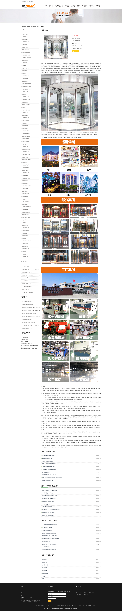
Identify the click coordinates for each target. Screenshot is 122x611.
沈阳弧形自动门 (25, 251)
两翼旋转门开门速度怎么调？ (48, 506)
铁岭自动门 (86, 605)
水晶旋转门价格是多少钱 (47, 461)
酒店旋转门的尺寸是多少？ (28, 289)
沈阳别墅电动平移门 (26, 55)
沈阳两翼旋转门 (25, 220)
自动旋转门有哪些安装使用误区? (49, 495)
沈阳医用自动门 (25, 256)
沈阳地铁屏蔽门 (25, 70)
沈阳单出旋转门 (25, 102)
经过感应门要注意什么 (27, 328)
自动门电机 (44, 570)
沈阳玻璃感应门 (25, 128)
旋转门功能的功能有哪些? (27, 292)
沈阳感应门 (24, 73)
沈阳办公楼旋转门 (26, 141)
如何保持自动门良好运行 (27, 319)
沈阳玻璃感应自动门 (26, 133)
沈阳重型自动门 (25, 146)
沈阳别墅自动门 (25, 162)
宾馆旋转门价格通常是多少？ (48, 466)
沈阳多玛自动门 (25, 151)
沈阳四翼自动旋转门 (26, 217)
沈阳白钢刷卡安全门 (26, 83)
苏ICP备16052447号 (73, 608)
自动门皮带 (44, 559)
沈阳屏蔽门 (24, 62)
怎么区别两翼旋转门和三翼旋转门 (49, 524)
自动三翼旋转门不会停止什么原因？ (50, 490)
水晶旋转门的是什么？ (47, 547)
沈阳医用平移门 (25, 175)
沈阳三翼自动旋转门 (26, 212)
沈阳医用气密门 (25, 214)
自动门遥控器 (45, 573)
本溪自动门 (49, 605)
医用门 (78, 6)
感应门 (73, 6)
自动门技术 (91, 592)
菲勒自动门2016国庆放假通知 (28, 322)
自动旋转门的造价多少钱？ (48, 480)
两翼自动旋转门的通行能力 (28, 304)
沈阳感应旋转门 (25, 199)
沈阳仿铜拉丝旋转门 (26, 241)
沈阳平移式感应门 (26, 165)
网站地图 (31, 1)
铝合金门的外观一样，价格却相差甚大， (31, 269)
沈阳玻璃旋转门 (25, 227)
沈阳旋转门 (24, 222)
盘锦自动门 (81, 605)
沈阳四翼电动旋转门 (26, 159)
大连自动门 (34, 605)
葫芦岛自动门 (97, 605)
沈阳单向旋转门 (25, 47)
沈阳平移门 (24, 65)
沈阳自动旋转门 (25, 243)
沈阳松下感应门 (25, 131)
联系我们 (98, 6)
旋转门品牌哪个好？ (46, 541)
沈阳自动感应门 (25, 246)
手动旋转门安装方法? (47, 504)
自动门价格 (85, 592)
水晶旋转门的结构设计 (47, 530)
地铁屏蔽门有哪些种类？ (27, 301)
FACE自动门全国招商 (26, 266)
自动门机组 (44, 567)
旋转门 (51, 6)
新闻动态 (67, 6)
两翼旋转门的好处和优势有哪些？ (49, 533)
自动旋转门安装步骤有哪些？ (48, 501)
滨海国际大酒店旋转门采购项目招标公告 (31, 307)
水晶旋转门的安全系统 (47, 527)
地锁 (43, 578)
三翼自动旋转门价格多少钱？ (48, 455)
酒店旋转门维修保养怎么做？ (48, 515)
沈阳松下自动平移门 (26, 149)
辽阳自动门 (76, 605)
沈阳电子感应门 (25, 209)
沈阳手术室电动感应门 (27, 86)
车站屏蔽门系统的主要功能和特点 (29, 278)
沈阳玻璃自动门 (25, 248)
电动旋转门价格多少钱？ (47, 458)
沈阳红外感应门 (25, 157)
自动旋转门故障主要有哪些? (48, 512)
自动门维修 (78, 592)
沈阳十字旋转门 (40, 26)
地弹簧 (43, 576)
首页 (46, 6)
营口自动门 (65, 605)
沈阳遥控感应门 (25, 78)
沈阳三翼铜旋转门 (26, 201)
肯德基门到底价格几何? (27, 272)
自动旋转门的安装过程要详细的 (49, 498)
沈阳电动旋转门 (25, 235)
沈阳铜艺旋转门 (25, 170)
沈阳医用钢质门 (25, 125)
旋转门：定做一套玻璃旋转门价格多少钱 (31, 275)
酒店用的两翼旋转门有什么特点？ (29, 283)
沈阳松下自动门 (25, 172)
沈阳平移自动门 (25, 254)
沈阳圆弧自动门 (25, 44)
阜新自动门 (70, 605)
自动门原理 (85, 594)
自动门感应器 (45, 565)
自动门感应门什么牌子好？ (28, 281)
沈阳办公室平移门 (26, 104)
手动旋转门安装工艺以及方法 (48, 493)
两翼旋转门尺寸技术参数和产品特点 (50, 535)
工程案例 (84, 6)
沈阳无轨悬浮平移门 (26, 206)
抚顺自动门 (44, 605)
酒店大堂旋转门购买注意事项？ (49, 549)
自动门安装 (78, 594)
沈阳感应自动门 (25, 225)
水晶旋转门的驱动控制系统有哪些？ (50, 544)
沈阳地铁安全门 (25, 115)
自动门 (28, 26)
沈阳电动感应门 (25, 180)
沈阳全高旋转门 (25, 117)
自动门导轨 (44, 562)
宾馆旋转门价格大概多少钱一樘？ (49, 474)
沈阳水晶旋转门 (25, 41)
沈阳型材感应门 (25, 49)
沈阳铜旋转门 (25, 36)
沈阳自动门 (33, 26)
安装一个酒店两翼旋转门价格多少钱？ (50, 463)
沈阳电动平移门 (25, 60)
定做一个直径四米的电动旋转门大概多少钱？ (52, 477)
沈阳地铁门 (24, 107)
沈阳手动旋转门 (25, 123)
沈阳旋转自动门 (25, 112)
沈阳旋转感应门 (25, 34)
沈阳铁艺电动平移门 (26, 110)
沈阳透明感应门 (25, 204)
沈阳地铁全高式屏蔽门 (27, 57)
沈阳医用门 (24, 238)
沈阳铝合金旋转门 (26, 120)
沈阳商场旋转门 (25, 39)
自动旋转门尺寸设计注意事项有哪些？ (50, 538)
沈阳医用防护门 (25, 193)
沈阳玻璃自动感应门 (26, 186)
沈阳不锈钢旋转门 (26, 167)
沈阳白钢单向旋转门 (26, 52)
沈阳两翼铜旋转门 (26, 68)
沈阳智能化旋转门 (26, 230)
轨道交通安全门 (59, 6)
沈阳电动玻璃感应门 (26, 178)
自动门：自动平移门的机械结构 (29, 313)
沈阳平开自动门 (25, 91)
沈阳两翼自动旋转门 (26, 154)
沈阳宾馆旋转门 (25, 144)
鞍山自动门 (39, 605)
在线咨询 (76, 51)
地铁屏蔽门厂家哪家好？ (27, 286)
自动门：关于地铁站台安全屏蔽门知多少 (31, 316)
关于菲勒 (91, 6)
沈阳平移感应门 (25, 183)
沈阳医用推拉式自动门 (27, 89)
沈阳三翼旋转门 (25, 76)
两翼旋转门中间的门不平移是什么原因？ (51, 509)
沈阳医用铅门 (25, 233)
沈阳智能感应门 (25, 188)
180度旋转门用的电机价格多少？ (49, 469)
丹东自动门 (55, 605)
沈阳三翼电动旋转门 (26, 99)
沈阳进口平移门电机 (26, 191)
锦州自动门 (60, 605)
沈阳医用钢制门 (25, 96)
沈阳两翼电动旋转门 (26, 136)
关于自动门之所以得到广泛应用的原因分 (31, 325)
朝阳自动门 (91, 605)
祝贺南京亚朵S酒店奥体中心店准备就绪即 (31, 310)
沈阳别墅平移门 (25, 81)
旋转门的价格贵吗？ (46, 472)
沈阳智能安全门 (25, 138)
